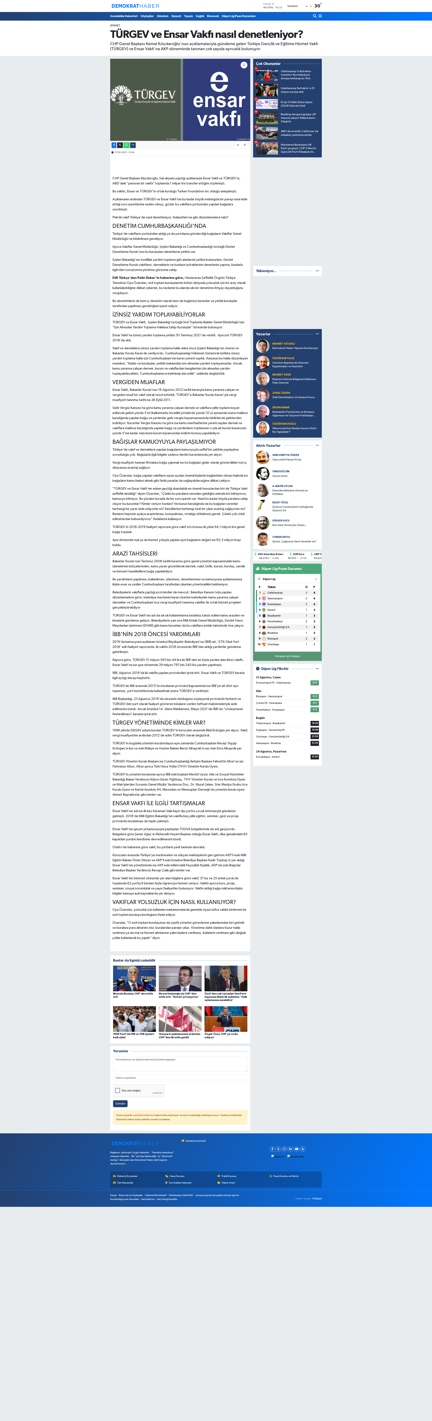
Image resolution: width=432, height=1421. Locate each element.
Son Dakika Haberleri (180, 1182)
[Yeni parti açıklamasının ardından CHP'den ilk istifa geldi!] (180, 1018)
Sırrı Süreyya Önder (285, 455)
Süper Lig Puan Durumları (239, 16)
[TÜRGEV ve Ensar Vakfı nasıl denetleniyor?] (180, 100)
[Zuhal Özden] (262, 395)
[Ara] (315, 16)
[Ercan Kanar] (262, 411)
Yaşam (188, 16)
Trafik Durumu (228, 1176)
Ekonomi (213, 16)
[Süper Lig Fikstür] (317, 668)
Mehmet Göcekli (283, 344)
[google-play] (296, 1157)
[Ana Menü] (319, 16)
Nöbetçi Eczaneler (127, 1176)
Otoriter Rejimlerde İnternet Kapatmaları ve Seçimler (290, 364)
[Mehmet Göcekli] (262, 346)
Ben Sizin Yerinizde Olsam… (289, 525)
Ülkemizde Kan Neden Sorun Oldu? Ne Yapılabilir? (294, 430)
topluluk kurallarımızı (143, 1115)
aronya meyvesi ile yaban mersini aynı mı (217, 1195)
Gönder (120, 1103)
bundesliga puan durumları (124, 1199)
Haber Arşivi (228, 1182)
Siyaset (176, 16)
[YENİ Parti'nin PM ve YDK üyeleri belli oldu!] (134, 1018)
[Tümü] (317, 271)
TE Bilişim (317, 1198)
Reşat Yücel (280, 502)
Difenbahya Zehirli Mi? (181, 1195)
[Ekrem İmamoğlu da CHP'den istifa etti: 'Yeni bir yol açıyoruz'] (180, 978)
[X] (278, 1149)
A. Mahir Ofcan (282, 486)
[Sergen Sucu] (262, 522)
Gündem (162, 16)
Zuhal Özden (281, 393)
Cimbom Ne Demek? (156, 1195)
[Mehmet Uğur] (262, 378)
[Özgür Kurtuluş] (262, 362)
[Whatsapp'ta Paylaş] (126, 145)
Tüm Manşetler (125, 1182)
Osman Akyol (281, 537)
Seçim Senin (280, 476)
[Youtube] (296, 1149)
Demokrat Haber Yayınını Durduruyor (295, 348)
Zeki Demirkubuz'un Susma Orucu (293, 397)
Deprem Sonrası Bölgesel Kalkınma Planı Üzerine (294, 381)
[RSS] (302, 1149)
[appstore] (278, 1157)
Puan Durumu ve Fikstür (286, 1176)
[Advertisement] (287, 211)
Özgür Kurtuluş (283, 358)
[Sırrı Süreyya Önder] (262, 457)
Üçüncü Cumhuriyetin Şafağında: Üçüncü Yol (293, 509)
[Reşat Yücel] (262, 506)
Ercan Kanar (280, 407)
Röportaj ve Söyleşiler (131, 1195)
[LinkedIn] (290, 1149)
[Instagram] (284, 1149)
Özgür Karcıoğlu (284, 424)
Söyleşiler (147, 16)
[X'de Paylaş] (120, 145)
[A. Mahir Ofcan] (262, 490)
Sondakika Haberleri (124, 16)
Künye (113, 1195)
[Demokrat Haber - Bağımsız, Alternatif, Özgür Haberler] (135, 6)
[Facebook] (272, 1149)
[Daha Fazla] (133, 145)
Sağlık (200, 16)
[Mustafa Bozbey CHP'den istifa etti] (134, 978)
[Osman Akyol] (262, 539)
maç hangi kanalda (167, 1199)
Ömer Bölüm (280, 471)
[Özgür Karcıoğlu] (262, 427)
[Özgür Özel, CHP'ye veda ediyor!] (226, 1018)
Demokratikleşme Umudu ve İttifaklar (290, 492)
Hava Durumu (177, 1176)
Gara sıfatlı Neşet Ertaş (286, 459)
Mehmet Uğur (281, 374)
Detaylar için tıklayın (287, 656)
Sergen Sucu (280, 520)
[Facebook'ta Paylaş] (114, 145)
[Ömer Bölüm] (262, 473)
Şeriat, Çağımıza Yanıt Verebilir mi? (294, 541)
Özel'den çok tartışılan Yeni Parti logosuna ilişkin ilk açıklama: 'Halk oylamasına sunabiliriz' (226, 996)
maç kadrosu (148, 1199)
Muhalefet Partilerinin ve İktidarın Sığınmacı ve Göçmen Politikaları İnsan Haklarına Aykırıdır (293, 414)
